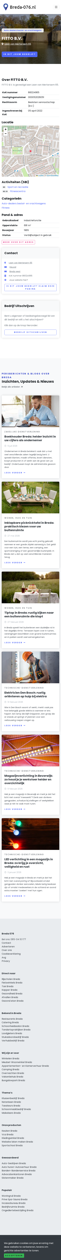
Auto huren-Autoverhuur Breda (19, 1167)
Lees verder (13, 472)
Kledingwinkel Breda (13, 1138)
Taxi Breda (7, 986)
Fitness (6, 207)
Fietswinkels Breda (12, 982)
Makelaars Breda (11, 1113)
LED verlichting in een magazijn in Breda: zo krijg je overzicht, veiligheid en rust (28, 863)
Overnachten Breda (13, 1073)
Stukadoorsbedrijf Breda (15, 1037)
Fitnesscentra (17, 191)
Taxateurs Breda (11, 1105)
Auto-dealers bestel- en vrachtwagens (22, 30)
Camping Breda (10, 1069)
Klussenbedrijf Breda (13, 1098)
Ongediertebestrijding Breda (17, 1210)
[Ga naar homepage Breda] (19, 7)
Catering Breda (10, 1022)
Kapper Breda (9, 990)
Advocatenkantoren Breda (17, 1174)
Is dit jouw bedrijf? (20, 54)
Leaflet (40, 175)
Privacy (6, 961)
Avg (4, 957)
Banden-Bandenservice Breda (18, 1170)
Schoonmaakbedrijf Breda (16, 1109)
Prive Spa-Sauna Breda (14, 1199)
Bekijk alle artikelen (11, 386)
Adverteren (8, 946)
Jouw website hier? (18, 280)
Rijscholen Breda (11, 979)
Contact (6, 943)
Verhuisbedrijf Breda (13, 1040)
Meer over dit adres (18, 242)
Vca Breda (7, 1134)
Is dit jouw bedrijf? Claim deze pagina (30, 287)
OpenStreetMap (52, 175)
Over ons (7, 950)
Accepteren (14, 1255)
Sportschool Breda (12, 1145)
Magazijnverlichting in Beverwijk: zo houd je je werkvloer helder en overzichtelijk (28, 779)
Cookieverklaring (11, 953)
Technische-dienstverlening (24, 687)
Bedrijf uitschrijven (30, 332)
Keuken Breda (9, 1130)
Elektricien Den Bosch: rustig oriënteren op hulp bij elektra (25, 694)
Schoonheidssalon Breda (15, 1026)
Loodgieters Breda (12, 1033)
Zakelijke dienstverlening (22, 431)
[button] (30, 151)
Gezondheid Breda (12, 993)
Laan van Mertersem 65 (18, 44)
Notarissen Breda (11, 1102)
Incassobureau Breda (13, 1203)
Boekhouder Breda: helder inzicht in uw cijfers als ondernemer (30, 438)
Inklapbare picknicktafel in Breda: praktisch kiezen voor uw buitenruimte (29, 526)
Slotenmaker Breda (12, 1177)
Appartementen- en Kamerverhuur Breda (25, 1066)
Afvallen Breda (10, 997)
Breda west (15, 271)
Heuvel (13, 267)
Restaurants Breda (12, 1019)
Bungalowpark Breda (13, 1080)
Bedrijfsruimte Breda (13, 1206)
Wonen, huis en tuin (18, 518)
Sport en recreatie (18, 187)
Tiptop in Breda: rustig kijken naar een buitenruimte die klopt (29, 614)
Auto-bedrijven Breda (14, 1163)
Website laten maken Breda (17, 1141)
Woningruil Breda (11, 1195)
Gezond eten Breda (12, 1000)
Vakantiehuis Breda (12, 1076)
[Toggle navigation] (56, 7)
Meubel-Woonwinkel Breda (17, 1062)
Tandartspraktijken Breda (16, 1029)
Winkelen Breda (10, 1058)
